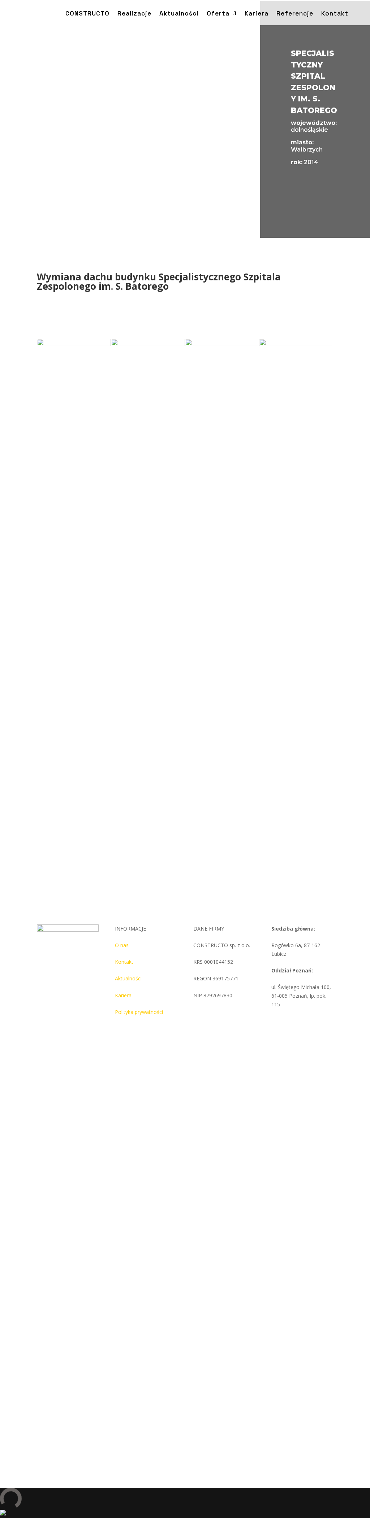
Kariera (123, 995)
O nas (122, 945)
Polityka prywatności (139, 1012)
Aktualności (128, 978)
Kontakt (124, 961)
